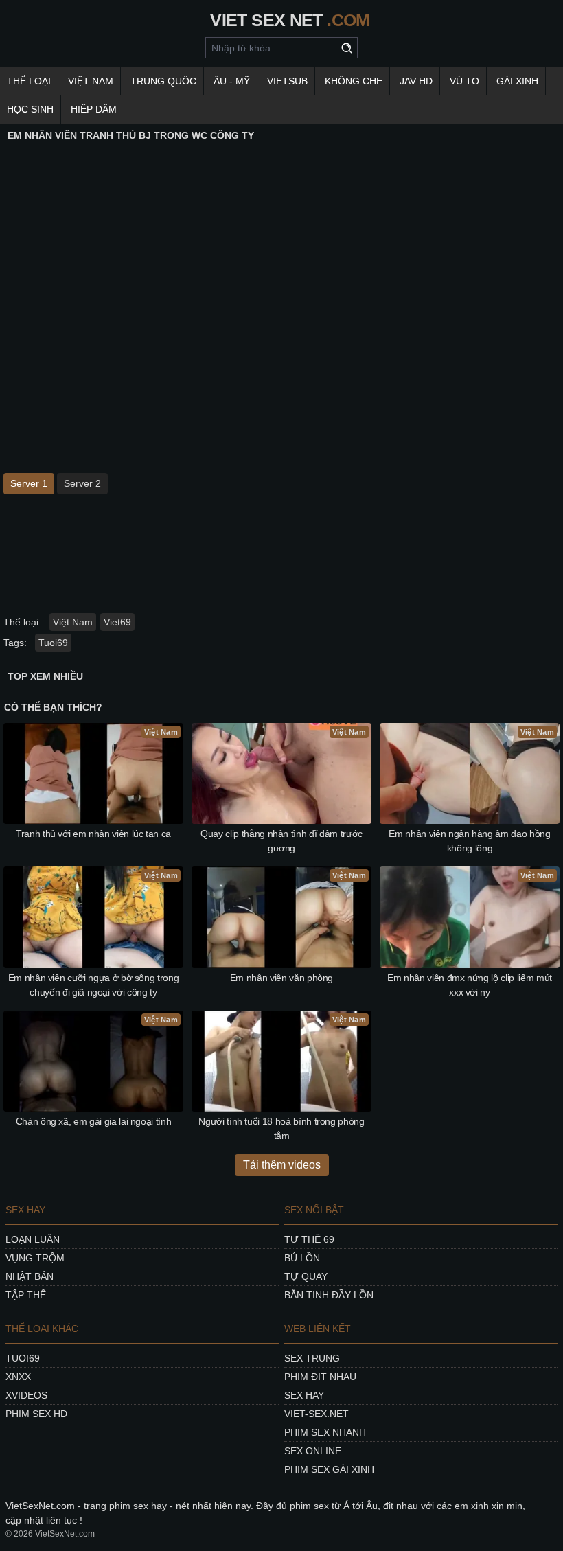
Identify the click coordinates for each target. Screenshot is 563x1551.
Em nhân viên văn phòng (281, 977)
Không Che (353, 81)
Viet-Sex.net (316, 1413)
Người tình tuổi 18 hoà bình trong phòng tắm (281, 1128)
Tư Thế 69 (309, 1239)
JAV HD (416, 81)
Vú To (464, 81)
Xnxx (18, 1376)
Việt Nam (90, 81)
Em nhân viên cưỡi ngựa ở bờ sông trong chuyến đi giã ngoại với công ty (93, 985)
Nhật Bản (29, 1276)
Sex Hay (304, 1395)
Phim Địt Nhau (320, 1376)
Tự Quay (306, 1276)
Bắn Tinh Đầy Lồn (329, 1294)
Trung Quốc (163, 81)
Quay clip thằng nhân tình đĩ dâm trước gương (281, 840)
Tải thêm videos (282, 1165)
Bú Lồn (302, 1257)
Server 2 (82, 483)
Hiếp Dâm (94, 109)
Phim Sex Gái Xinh (329, 1469)
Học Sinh (30, 109)
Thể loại (29, 81)
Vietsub (287, 81)
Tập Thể (25, 1294)
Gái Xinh (517, 81)
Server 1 (28, 483)
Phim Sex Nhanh (325, 1432)
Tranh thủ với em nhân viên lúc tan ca (93, 833)
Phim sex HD (36, 1413)
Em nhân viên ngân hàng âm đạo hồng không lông (469, 840)
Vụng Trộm (35, 1257)
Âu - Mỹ (232, 81)
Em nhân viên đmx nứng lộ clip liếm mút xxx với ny (469, 985)
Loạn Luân (32, 1239)
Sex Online (312, 1450)
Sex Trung (312, 1358)
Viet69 (117, 622)
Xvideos (26, 1395)
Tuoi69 (53, 642)
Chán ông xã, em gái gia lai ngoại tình (94, 1121)
